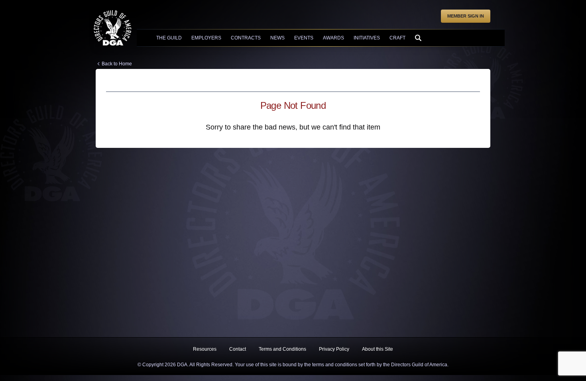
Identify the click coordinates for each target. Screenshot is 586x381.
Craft (397, 38)
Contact (237, 349)
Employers (206, 38)
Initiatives (367, 38)
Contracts (246, 38)
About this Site (377, 349)
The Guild (169, 38)
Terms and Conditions (282, 349)
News (277, 38)
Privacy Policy (334, 349)
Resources (204, 349)
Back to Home (117, 64)
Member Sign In (465, 16)
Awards (333, 38)
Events (303, 38)
